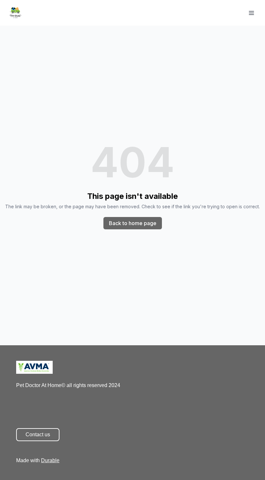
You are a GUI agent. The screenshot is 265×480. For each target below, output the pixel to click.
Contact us (38, 434)
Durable (50, 460)
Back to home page (132, 223)
